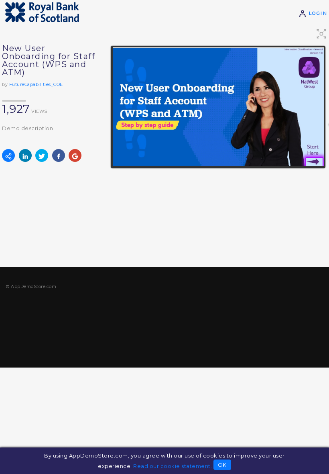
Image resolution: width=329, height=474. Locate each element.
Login (317, 13)
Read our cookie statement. (172, 466)
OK (222, 465)
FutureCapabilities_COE (36, 84)
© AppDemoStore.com (31, 286)
